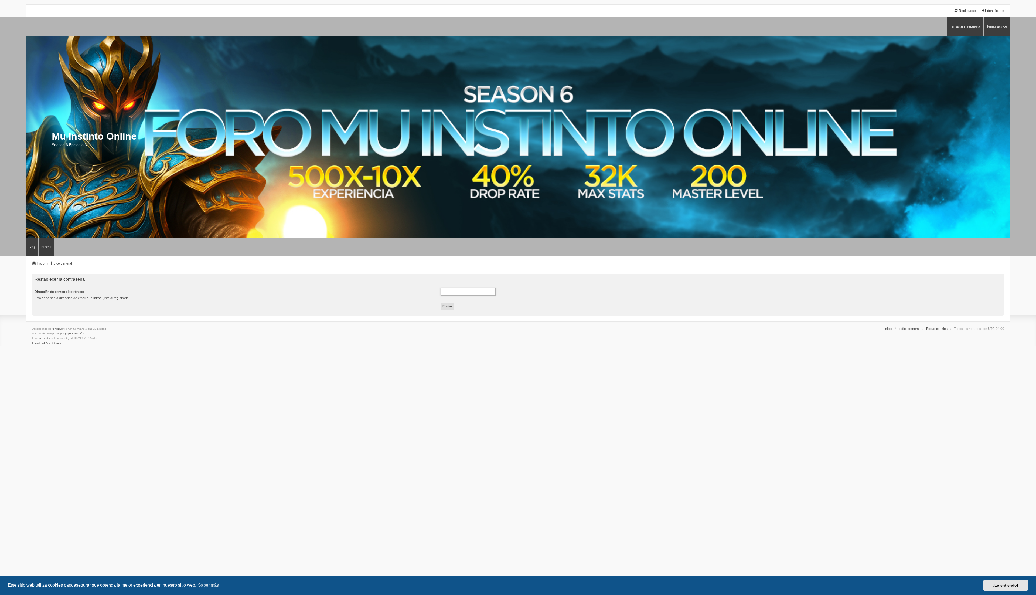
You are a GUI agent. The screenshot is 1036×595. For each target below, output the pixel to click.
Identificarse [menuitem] (995, 11)
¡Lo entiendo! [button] (1005, 585)
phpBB (57, 328)
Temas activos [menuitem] (997, 26)
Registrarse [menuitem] (967, 11)
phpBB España (74, 333)
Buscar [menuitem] (46, 247)
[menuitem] (38, 343)
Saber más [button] (208, 585)
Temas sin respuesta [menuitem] (965, 26)
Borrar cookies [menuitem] (937, 329)
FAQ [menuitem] (32, 247)
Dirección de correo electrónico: (59, 292)
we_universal (47, 338)
